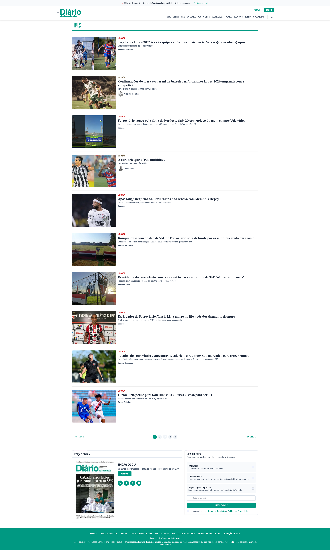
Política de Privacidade (238, 511)
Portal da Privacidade (209, 533)
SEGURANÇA (217, 17)
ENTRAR (257, 10)
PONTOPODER (204, 17)
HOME (168, 17)
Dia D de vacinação (182, 3)
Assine (124, 533)
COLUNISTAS (258, 17)
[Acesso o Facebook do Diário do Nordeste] (126, 483)
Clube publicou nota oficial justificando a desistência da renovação (144, 202)
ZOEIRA (248, 17)
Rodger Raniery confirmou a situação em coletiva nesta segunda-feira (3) (147, 281)
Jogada (121, 38)
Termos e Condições (217, 511)
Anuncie (93, 533)
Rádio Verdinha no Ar (132, 3)
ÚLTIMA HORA (179, 17)
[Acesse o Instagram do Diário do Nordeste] (120, 483)
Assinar (124, 474)
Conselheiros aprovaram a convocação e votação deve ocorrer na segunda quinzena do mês (155, 242)
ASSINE (269, 10)
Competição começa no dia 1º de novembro (135, 46)
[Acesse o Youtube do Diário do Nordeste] (138, 483)
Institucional (162, 533)
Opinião (121, 77)
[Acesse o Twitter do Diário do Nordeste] (132, 483)
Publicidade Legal (201, 3)
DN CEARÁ (191, 17)
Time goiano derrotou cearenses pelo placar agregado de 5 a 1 (143, 398)
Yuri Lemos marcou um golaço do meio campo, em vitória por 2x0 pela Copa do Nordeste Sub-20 (157, 124)
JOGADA (228, 17)
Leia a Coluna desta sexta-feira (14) (132, 163)
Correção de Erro (231, 533)
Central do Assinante (141, 533)
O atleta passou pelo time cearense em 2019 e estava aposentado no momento (150, 320)
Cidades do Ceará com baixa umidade (158, 3)
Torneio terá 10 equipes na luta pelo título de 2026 (138, 89)
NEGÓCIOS (238, 17)
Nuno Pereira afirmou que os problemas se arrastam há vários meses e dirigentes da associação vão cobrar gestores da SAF (168, 359)
